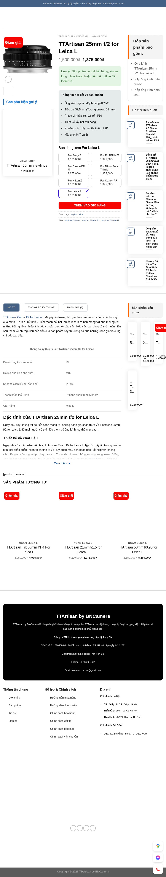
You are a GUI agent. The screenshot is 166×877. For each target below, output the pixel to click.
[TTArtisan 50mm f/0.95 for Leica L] (137, 514)
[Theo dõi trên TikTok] (80, 828)
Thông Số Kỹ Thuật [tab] (41, 307)
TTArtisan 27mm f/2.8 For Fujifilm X (145, 341)
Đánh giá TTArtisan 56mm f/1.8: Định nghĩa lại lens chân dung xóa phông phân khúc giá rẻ (152, 166)
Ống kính (82, 36)
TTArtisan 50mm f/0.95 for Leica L (137, 549)
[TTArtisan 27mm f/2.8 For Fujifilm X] (145, 326)
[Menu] (5, 18)
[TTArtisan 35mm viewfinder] (27, 133)
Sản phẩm (15, 705)
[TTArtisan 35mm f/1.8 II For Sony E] (132, 374)
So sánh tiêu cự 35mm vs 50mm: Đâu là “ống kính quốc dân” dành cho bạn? (152, 203)
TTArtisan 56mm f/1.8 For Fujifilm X (132, 341)
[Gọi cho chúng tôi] (93, 828)
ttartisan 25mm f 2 (90, 220)
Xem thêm (60, 463)
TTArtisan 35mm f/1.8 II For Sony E (132, 389)
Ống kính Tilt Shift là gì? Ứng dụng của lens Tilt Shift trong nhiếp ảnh (152, 237)
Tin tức (13, 713)
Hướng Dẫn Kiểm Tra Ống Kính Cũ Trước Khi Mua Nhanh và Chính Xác (152, 270)
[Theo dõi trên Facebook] (73, 828)
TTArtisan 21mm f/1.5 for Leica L (83, 549)
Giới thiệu (14, 697)
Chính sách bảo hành (62, 713)
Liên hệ (13, 720)
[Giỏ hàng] (160, 18)
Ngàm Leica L (99, 36)
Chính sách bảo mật (62, 728)
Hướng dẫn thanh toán (63, 705)
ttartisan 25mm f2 (110, 220)
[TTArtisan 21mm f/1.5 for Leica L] (83, 514)
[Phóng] (8, 79)
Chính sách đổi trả (61, 720)
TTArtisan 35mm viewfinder (28, 165)
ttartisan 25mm (72, 220)
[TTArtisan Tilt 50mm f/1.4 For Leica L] (28, 514)
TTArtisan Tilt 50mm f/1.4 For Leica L (28, 549)
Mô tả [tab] (12, 307)
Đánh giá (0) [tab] (75, 307)
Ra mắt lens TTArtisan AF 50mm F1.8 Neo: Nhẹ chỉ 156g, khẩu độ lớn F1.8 (152, 131)
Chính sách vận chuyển (64, 736)
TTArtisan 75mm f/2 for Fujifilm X (158, 341)
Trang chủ (66, 36)
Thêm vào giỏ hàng (90, 205)
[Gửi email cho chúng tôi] (86, 828)
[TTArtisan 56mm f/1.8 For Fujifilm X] (132, 326)
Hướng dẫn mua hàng (63, 697)
